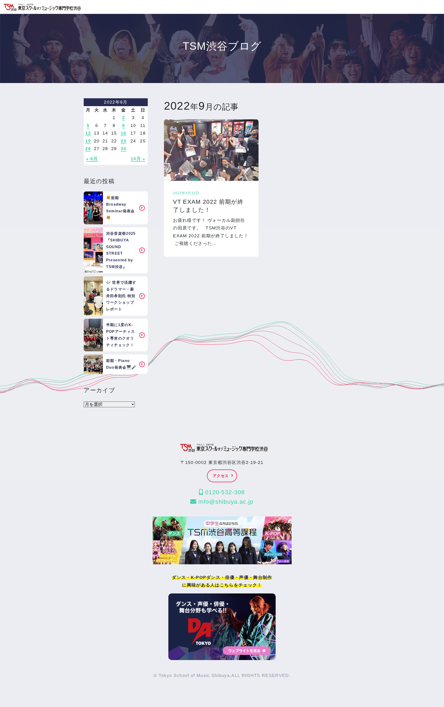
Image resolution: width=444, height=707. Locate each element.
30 (123, 148)
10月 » (138, 158)
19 (88, 141)
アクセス (221, 476)
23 (123, 141)
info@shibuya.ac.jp (225, 501)
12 (88, 133)
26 (88, 148)
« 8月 (92, 158)
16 (123, 133)
